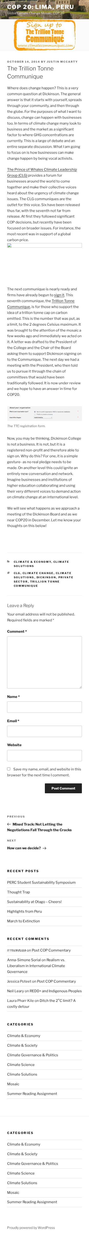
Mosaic (13, 1084)
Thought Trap (18, 892)
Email (13, 721)
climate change (38, 573)
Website (14, 745)
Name (13, 697)
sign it (59, 295)
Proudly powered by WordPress (31, 1228)
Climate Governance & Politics (32, 1055)
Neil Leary (15, 991)
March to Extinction (23, 921)
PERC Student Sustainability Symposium (41, 882)
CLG (17, 573)
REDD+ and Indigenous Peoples (56, 991)
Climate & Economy (32, 561)
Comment (17, 631)
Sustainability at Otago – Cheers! (34, 902)
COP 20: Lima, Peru (40, 7)
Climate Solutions (22, 1074)
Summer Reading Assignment (32, 1094)
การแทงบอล (16, 950)
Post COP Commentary (51, 950)
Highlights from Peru (24, 911)
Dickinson (46, 577)
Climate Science (21, 1065)
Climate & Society (22, 1045)
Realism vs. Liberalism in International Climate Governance (36, 966)
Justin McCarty (62, 61)
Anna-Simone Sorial (24, 960)
